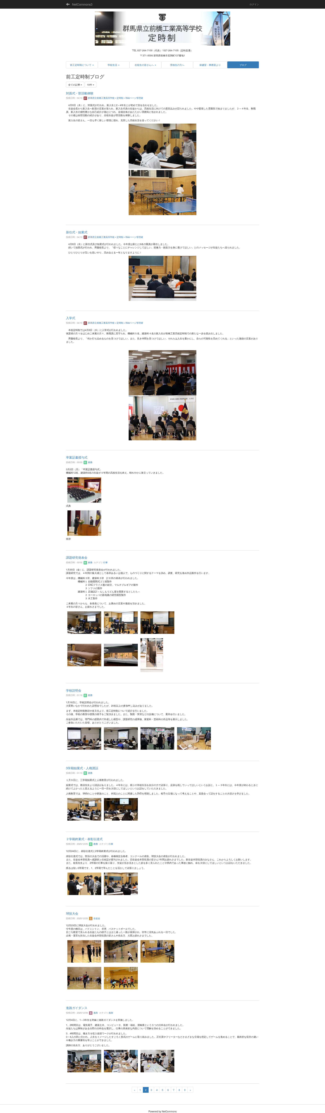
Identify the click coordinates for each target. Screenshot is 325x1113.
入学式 (70, 318)
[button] (82, 64)
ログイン (254, 4)
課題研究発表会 (76, 557)
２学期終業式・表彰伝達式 (84, 839)
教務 (89, 462)
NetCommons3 (82, 4)
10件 (90, 84)
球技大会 (72, 913)
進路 (95, 1012)
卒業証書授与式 (76, 457)
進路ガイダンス (76, 1007)
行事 (105, 562)
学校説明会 (73, 690)
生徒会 (96, 918)
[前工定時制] (162, 28)
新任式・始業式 (76, 232)
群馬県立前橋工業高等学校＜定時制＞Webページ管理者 (115, 97)
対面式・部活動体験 (79, 93)
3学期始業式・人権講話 (82, 768)
